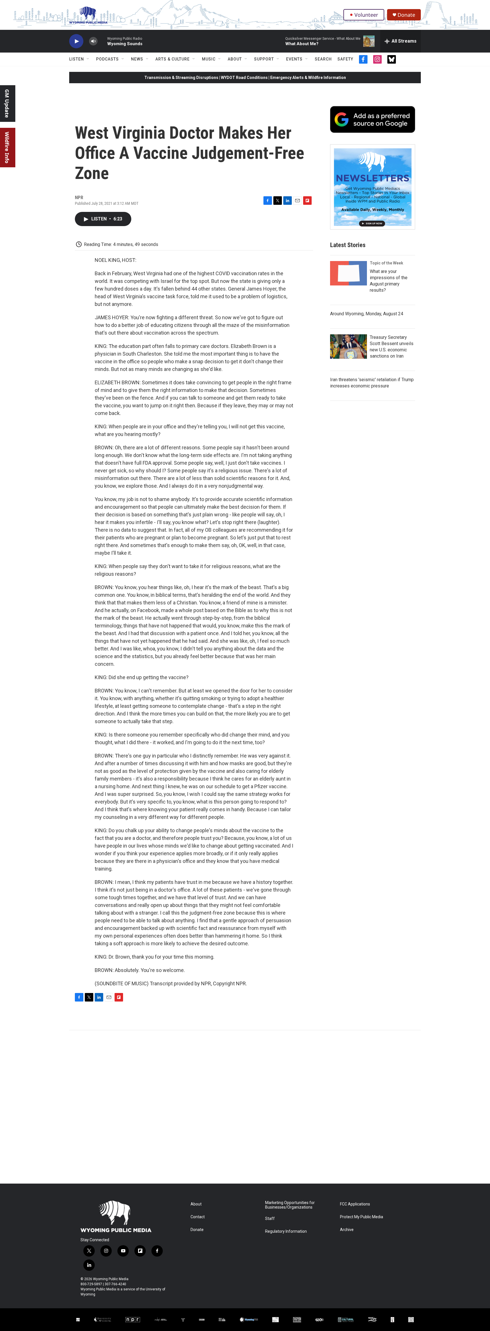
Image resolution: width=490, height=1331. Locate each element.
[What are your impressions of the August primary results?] (348, 273)
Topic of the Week (386, 263)
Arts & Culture (172, 59)
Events (294, 59)
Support (264, 59)
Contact (198, 1217)
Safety (345, 59)
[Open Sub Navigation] (88, 59)
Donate (406, 15)
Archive (347, 1230)
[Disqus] (245, 1107)
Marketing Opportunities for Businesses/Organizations (290, 1205)
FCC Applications (355, 1204)
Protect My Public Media (361, 1217)
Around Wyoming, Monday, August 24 (366, 313)
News (137, 59)
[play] (76, 41)
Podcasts (107, 59)
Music (209, 59)
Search (323, 59)
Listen (76, 59)
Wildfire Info (7, 147)
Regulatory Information (286, 1231)
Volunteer (366, 14)
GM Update (7, 103)
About (235, 59)
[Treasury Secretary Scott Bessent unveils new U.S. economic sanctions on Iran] (348, 346)
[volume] (93, 41)
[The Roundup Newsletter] (372, 187)
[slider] (102, 41)
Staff (270, 1219)
